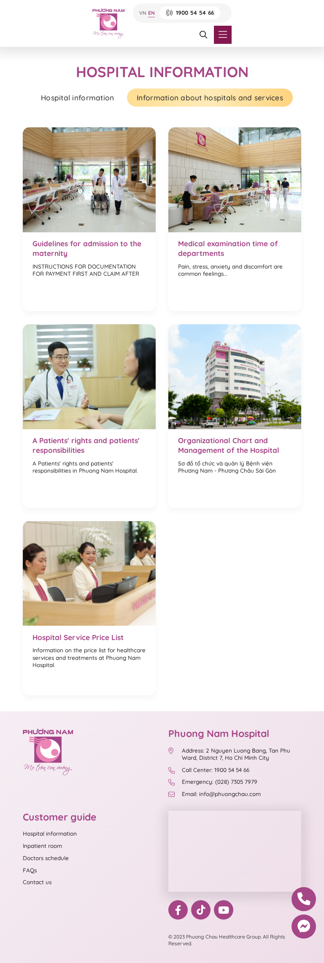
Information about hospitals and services (210, 97)
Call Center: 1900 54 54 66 (215, 770)
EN (151, 13)
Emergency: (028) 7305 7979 (219, 781)
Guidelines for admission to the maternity (86, 248)
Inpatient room (42, 845)
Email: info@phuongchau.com (221, 794)
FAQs (30, 870)
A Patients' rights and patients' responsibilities (86, 445)
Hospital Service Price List (78, 637)
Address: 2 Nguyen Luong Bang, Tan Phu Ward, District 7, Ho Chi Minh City (236, 754)
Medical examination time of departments (228, 248)
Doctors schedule (46, 858)
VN (142, 13)
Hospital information (77, 97)
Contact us (37, 882)
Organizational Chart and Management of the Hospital (228, 445)
